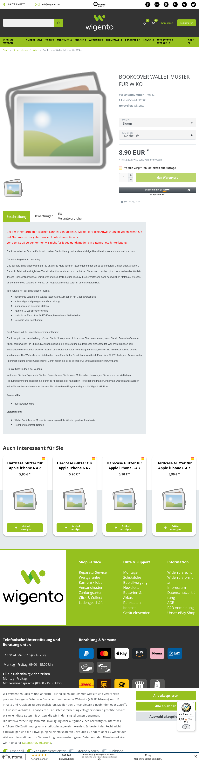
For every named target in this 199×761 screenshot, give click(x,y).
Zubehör (80, 40)
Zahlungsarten (90, 592)
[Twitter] (193, 4)
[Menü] (192, 703)
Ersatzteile (132, 40)
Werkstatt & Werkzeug (165, 41)
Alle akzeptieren (165, 695)
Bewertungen (43, 216)
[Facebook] (147, 4)
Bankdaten (132, 602)
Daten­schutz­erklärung (36, 742)
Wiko (35, 50)
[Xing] (184, 4)
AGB (170, 602)
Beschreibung (16, 217)
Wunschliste (131, 202)
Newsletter (132, 587)
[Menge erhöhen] (130, 175)
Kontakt (129, 607)
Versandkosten (91, 587)
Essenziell (17, 751)
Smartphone (34, 40)
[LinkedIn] (175, 4)
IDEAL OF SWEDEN (8, 41)
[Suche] (58, 23)
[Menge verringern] (130, 180)
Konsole (148, 40)
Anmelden (167, 22)
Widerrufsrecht (179, 572)
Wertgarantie (89, 577)
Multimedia (64, 40)
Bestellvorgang (135, 582)
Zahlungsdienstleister (50, 751)
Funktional (116, 751)
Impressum (176, 587)
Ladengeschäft (91, 602)
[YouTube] (166, 4)
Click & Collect (90, 597)
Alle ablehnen (165, 706)
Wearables (96, 40)
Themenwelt (114, 40)
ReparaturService (93, 572)
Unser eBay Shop (181, 612)
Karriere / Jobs (90, 582)
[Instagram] (157, 4)
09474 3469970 (16, 4)
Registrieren (186, 22)
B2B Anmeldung (180, 607)
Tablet (49, 40)
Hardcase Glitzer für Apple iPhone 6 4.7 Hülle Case (25, 465)
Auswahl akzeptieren (165, 716)
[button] (157, 191)
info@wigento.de (51, 4)
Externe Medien (87, 751)
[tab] (16, 216)
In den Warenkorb (166, 177)
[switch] (186, 727)
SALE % (191, 41)
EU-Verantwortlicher (70, 216)
